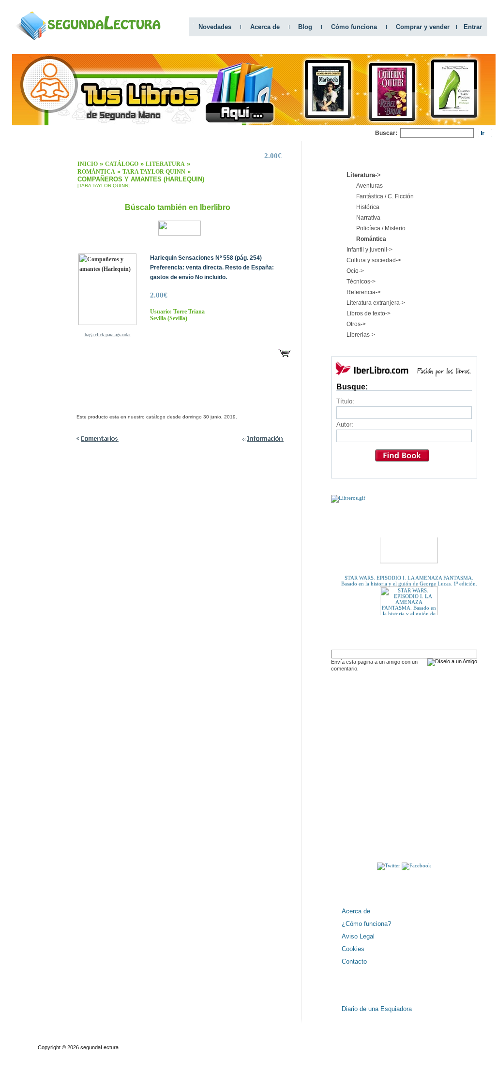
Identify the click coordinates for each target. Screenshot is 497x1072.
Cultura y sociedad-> (373, 260)
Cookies (353, 949)
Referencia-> (363, 292)
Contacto (354, 961)
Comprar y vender (423, 26)
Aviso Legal (358, 936)
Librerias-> (360, 334)
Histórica (367, 207)
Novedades (214, 26)
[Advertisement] (199, 133)
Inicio (87, 164)
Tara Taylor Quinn (153, 171)
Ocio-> (355, 271)
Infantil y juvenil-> (369, 249)
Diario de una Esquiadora (377, 1008)
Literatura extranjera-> (375, 302)
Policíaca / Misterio (381, 228)
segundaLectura (99, 1047)
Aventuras (369, 185)
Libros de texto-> (368, 313)
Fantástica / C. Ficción (385, 196)
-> (363, 175)
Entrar (473, 26)
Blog (305, 26)
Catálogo (121, 164)
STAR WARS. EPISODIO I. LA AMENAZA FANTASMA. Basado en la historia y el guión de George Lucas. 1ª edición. (409, 576)
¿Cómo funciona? (366, 923)
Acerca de (265, 26)
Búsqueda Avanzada (109, 1039)
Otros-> (356, 324)
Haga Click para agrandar (108, 334)
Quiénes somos (56, 1039)
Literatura (165, 164)
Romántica (96, 171)
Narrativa (368, 217)
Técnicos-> (361, 281)
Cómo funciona (354, 26)
